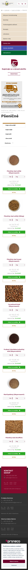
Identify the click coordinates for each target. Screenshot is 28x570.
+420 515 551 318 (8, 521)
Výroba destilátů (8, 48)
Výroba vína (6, 43)
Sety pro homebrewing (10, 15)
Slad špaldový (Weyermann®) (14, 394)
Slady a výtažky (16, 10)
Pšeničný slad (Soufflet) (14, 437)
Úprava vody (7, 38)
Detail (14, 192)
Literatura (6, 34)
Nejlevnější (9, 129)
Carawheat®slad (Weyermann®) (14, 305)
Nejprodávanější (11, 125)
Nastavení (14, 565)
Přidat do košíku (13, 189)
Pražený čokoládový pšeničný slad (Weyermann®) (14, 350)
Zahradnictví (7, 53)
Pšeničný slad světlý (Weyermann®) (14, 172)
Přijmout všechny (14, 561)
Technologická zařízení (10, 24)
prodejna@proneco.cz (9, 523)
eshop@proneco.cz (11, 477)
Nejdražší (8, 134)
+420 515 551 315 (7, 500)
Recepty (5, 29)
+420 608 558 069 (11, 475)
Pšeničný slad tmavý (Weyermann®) (14, 260)
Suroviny (7, 10)
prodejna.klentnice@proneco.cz (12, 502)
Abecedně (9, 138)
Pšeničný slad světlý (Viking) (14, 216)
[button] (9, 143)
